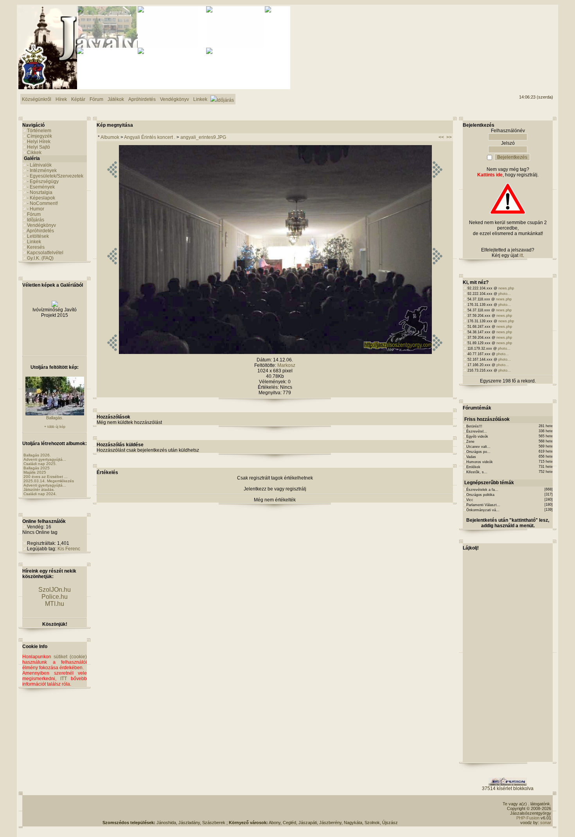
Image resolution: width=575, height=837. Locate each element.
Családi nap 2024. (40, 494)
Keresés (36, 247)
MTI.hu (54, 603)
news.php (506, 288)
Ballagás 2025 (36, 468)
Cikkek (34, 152)
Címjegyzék (39, 136)
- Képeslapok (41, 198)
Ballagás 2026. (37, 455)
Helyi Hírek (38, 141)
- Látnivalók (39, 165)
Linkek (34, 241)
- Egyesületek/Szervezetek (55, 176)
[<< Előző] (112, 352)
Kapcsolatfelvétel (45, 252)
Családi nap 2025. (40, 464)
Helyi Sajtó (38, 147)
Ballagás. (54, 417)
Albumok (110, 137)
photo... (504, 294)
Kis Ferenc (69, 548)
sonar (545, 822)
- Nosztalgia (39, 192)
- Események (41, 187)
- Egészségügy (43, 181)
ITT (63, 678)
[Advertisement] (521, 35)
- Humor (35, 209)
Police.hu (54, 596)
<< (441, 137)
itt (521, 255)
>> (449, 137)
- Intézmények (42, 170)
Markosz (286, 365)
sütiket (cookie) (70, 656)
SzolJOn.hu (54, 589)
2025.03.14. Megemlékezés (48, 481)
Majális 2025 (34, 472)
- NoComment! (42, 203)
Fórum (34, 214)
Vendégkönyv (41, 225)
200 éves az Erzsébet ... (45, 476)
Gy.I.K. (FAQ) (40, 258)
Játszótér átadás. (39, 489)
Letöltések (38, 236)
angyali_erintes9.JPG (203, 137)
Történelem (39, 130)
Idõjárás (35, 220)
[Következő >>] (437, 352)
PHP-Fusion (527, 817)
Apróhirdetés (40, 230)
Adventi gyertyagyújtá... (44, 459)
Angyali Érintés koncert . (149, 137)
